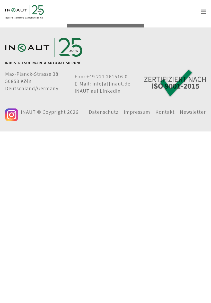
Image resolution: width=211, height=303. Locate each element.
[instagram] (11, 114)
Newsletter (193, 112)
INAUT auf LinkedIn (98, 91)
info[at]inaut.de (111, 83)
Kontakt (165, 112)
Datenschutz (104, 112)
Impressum (137, 112)
